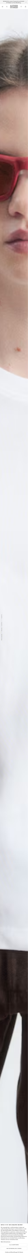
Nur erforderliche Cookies (14, 1248)
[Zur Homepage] (14, 6)
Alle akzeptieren (14, 1244)
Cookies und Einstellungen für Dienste (14, 1252)
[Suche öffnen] (7, 6)
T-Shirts (1, 616)
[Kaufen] (2, 6)
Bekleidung (1, 637)
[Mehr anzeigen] (14, 2)
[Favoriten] (21, 6)
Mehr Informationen (5, 1241)
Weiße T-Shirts (1, 626)
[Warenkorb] (25, 6)
